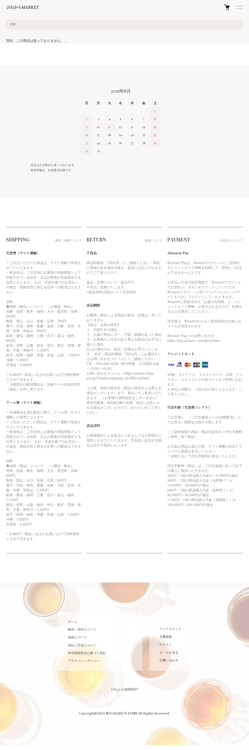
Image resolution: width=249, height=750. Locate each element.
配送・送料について (82, 629)
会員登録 (165, 636)
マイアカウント (170, 628)
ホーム (72, 621)
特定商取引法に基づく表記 (87, 653)
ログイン (165, 644)
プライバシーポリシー (83, 660)
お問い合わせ (168, 660)
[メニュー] (239, 7)
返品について (77, 637)
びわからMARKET (22, 7)
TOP (13, 24)
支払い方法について (82, 645)
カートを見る (168, 652)
